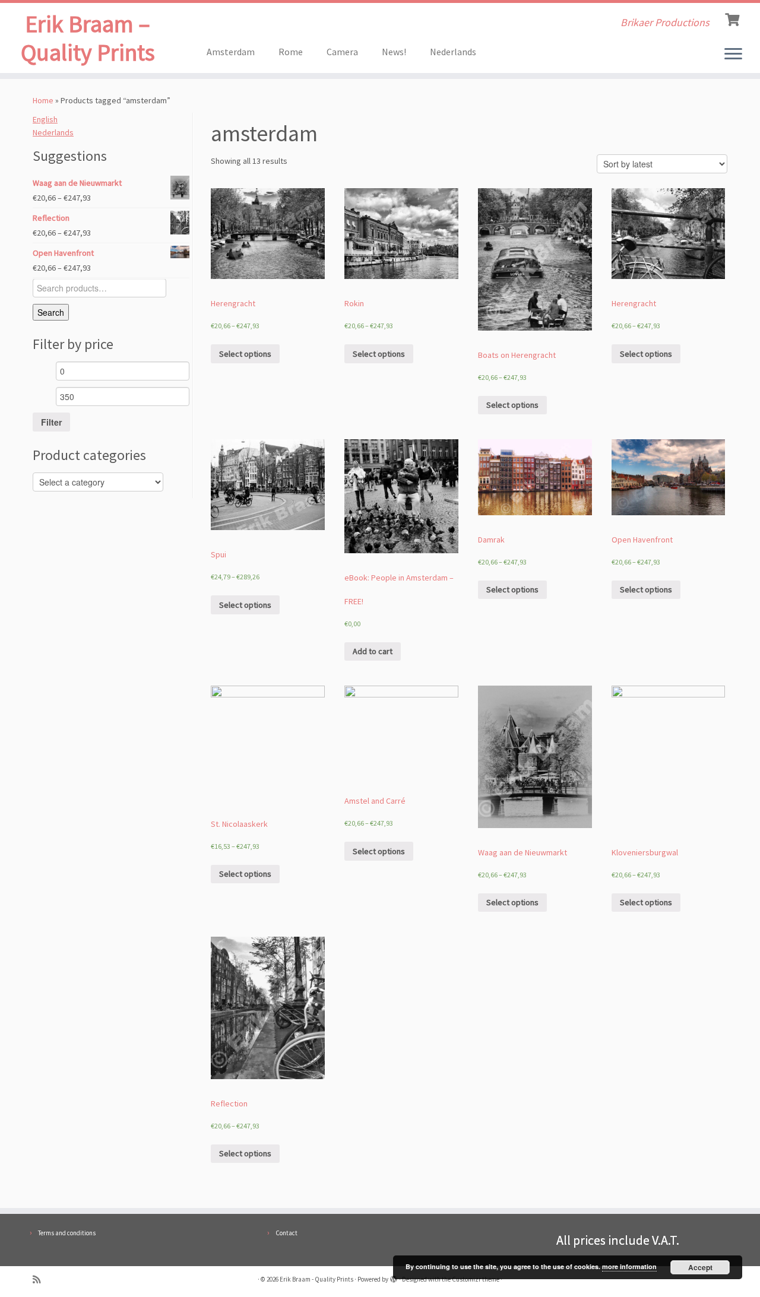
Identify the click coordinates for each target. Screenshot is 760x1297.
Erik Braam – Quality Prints (88, 37)
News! (394, 52)
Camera (342, 52)
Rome (290, 52)
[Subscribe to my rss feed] (40, 1279)
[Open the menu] (733, 55)
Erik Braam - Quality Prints (316, 1279)
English (45, 119)
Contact (286, 1233)
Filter (51, 422)
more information (629, 1266)
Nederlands (453, 52)
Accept (700, 1267)
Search (50, 312)
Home (43, 100)
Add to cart (372, 651)
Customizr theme (475, 1279)
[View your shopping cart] (733, 18)
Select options (245, 353)
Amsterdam (231, 52)
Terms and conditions (67, 1233)
